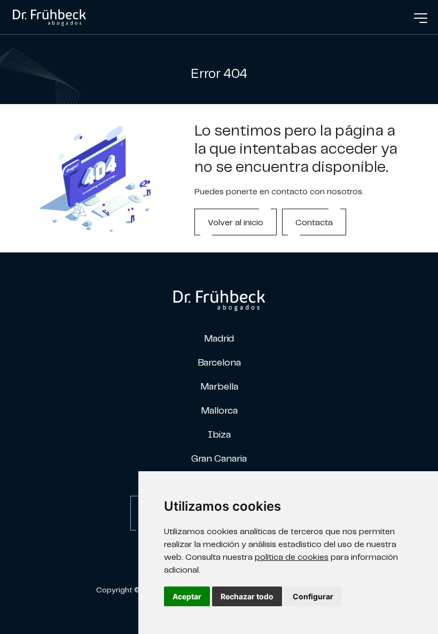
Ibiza (219, 434)
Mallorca (219, 410)
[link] (49, 16)
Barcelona (219, 362)
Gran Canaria (219, 458)
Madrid (219, 338)
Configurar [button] (313, 596)
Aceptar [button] (187, 596)
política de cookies (291, 556)
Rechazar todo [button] (247, 596)
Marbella (219, 386)
